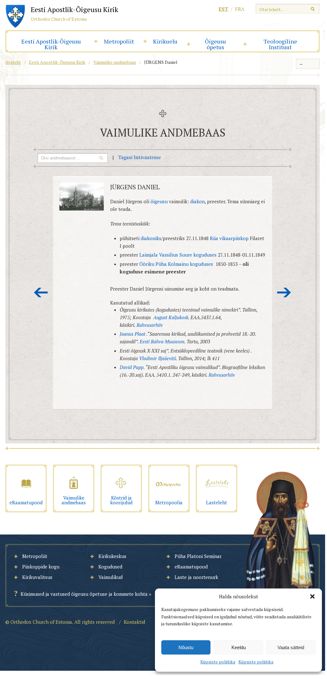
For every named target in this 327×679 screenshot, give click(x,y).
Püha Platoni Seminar (198, 556)
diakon (197, 201)
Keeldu (238, 647)
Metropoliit (119, 41)
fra (239, 8)
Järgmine (284, 292)
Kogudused (110, 566)
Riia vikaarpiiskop (229, 238)
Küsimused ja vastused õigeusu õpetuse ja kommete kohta (84, 594)
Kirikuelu (165, 41)
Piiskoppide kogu (40, 566)
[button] (312, 596)
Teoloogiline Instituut (280, 44)
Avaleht (13, 62)
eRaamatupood (191, 566)
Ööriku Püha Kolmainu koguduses (176, 264)
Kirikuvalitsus (37, 577)
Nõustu (185, 647)
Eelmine (41, 292)
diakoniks (151, 238)
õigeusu (159, 201)
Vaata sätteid (290, 647)
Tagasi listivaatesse (139, 157)
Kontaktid (134, 622)
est (223, 8)
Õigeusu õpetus (215, 44)
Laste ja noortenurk (196, 577)
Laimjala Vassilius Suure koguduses (178, 255)
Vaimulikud (110, 577)
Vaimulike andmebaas (114, 62)
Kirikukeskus (112, 556)
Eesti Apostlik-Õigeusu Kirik (51, 44)
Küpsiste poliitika (217, 662)
